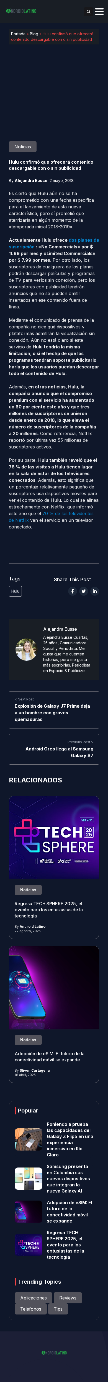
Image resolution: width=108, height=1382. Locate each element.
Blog (34, 33)
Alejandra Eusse (31, 180)
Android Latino (32, 926)
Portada (18, 33)
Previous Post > (80, 742)
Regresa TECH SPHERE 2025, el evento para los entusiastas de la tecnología (49, 910)
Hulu (15, 591)
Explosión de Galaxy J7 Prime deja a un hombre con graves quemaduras (52, 712)
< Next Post (24, 699)
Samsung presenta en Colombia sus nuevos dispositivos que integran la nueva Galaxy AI (68, 1179)
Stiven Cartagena (35, 1070)
